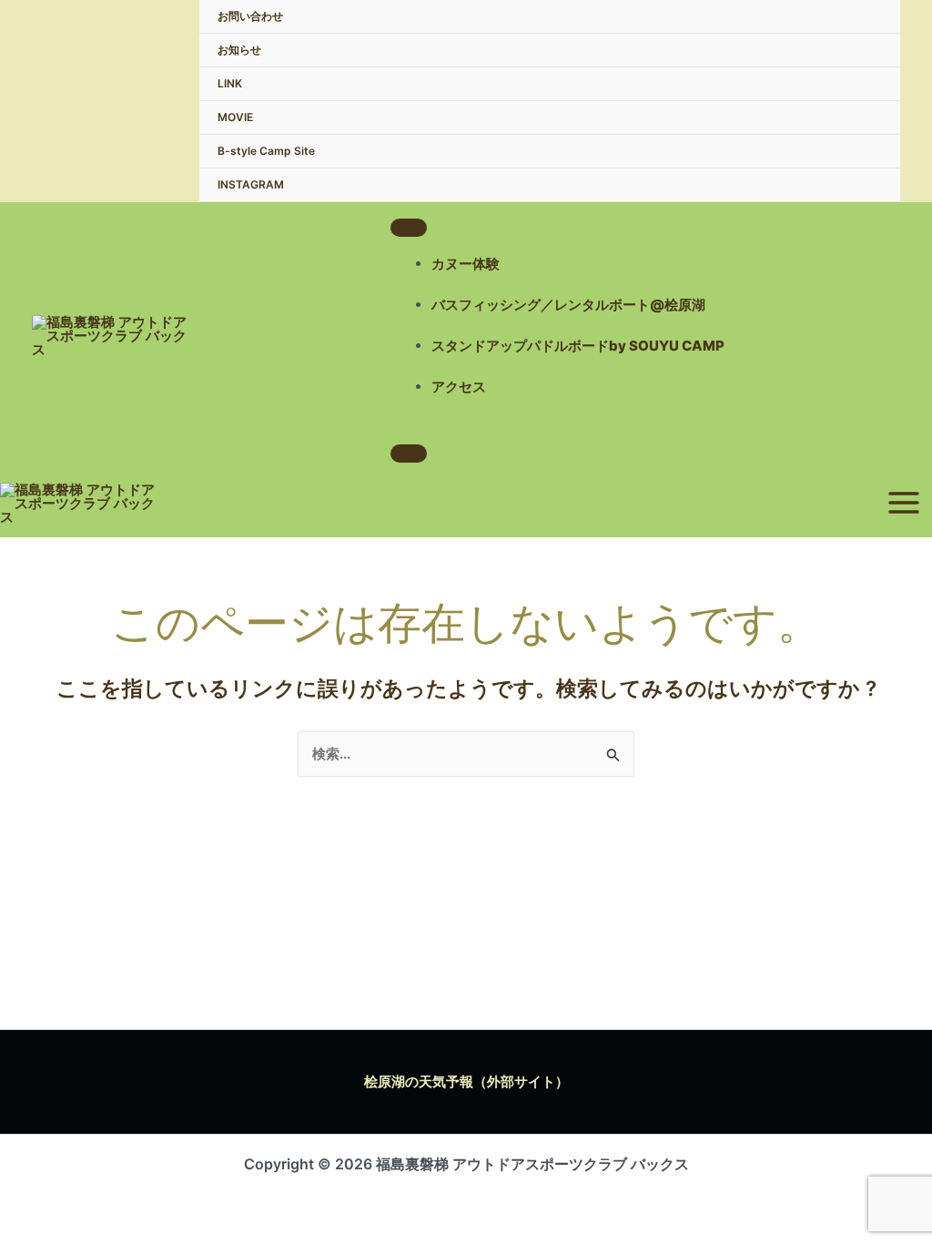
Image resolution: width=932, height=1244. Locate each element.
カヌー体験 (465, 263)
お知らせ (239, 49)
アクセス (458, 386)
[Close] (408, 453)
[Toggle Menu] (408, 228)
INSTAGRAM (251, 184)
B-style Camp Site (266, 151)
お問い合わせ (250, 16)
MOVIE (235, 117)
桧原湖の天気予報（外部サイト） (466, 1081)
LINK (230, 83)
